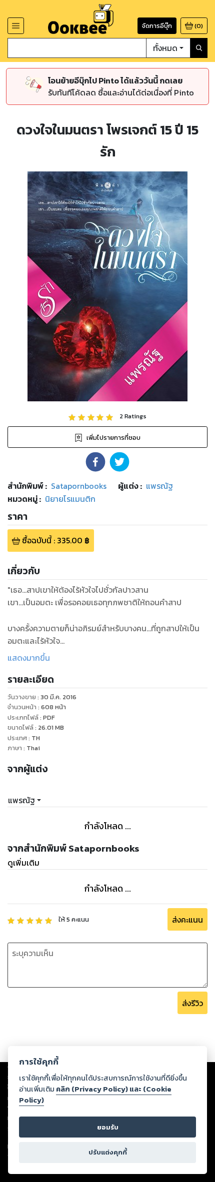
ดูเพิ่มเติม (24, 863)
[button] (96, 462)
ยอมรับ (107, 1127)
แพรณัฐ (21, 800)
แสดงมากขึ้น (29, 658)
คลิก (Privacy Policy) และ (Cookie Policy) (95, 1095)
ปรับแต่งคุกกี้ (107, 1152)
